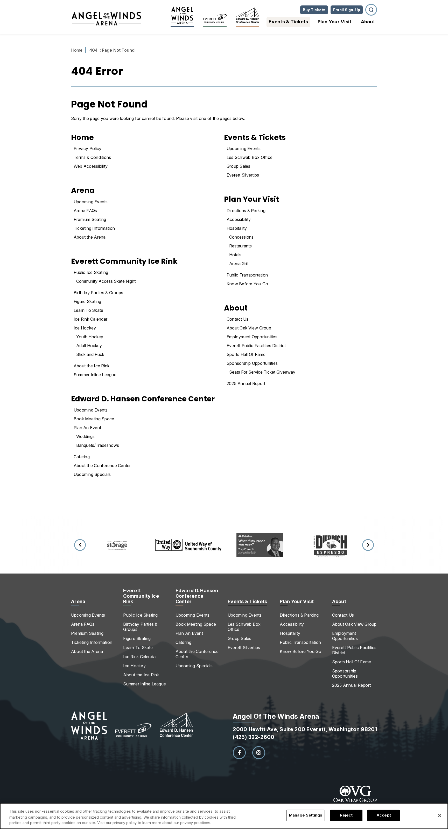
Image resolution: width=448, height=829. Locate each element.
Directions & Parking (246, 210)
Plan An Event (87, 427)
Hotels (235, 254)
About (368, 21)
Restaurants (240, 245)
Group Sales (238, 166)
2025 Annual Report (246, 383)
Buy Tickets (314, 10)
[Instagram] (259, 752)
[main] (224, 281)
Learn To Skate (88, 310)
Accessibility (239, 219)
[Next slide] (368, 545)
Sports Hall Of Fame (246, 354)
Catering (82, 456)
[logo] (133, 725)
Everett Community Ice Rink (124, 261)
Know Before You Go (247, 283)
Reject (346, 815)
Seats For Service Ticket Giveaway (262, 372)
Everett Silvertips (243, 175)
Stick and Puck (90, 354)
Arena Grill (238, 263)
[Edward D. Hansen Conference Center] (247, 15)
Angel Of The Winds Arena (106, 19)
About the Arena (90, 237)
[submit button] (371, 10)
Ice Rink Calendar (90, 319)
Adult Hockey (89, 345)
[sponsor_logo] (117, 545)
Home (77, 50)
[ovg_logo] (355, 800)
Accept (383, 815)
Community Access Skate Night (106, 281)
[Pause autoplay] (369, 523)
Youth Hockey (89, 336)
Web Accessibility (91, 166)
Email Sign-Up (346, 10)
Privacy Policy (87, 148)
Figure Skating (87, 301)
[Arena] (182, 15)
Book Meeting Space (94, 418)
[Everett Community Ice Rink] (215, 15)
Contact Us (237, 319)
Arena (83, 190)
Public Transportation (247, 275)
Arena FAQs (85, 210)
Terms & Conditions (92, 157)
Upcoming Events (91, 201)
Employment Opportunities (252, 336)
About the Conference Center (102, 465)
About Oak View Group (249, 328)
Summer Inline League (95, 374)
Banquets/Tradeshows (97, 445)
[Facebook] (239, 752)
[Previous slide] (80, 545)
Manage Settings (305, 815)
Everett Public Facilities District (256, 345)
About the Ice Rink (91, 365)
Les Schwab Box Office (249, 157)
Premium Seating (90, 219)
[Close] (439, 815)
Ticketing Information (94, 228)
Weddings (85, 436)
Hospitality (237, 228)
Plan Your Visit (335, 21)
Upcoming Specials (92, 474)
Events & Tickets (288, 21)
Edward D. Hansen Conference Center (143, 399)
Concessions (241, 237)
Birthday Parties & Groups (98, 292)
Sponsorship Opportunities (252, 363)
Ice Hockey (85, 328)
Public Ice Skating (91, 272)
